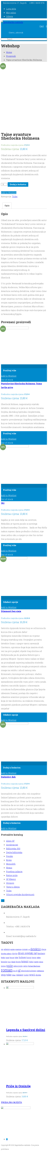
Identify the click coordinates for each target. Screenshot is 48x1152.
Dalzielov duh (8, 777)
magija (36, 962)
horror (34, 958)
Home (9, 52)
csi (29, 949)
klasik (13, 962)
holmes (22, 957)
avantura (18, 949)
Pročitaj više (9, 370)
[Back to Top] (2, 900)
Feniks (9, 856)
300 (2, 949)
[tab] (7, 206)
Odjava (9, 16)
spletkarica (40, 971)
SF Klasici (11, 879)
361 (2, 503)
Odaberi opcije (10, 602)
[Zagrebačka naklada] (12, 22)
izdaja (39, 958)
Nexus (9, 867)
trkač (14, 975)
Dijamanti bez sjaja (11, 611)
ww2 (32, 974)
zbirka (38, 975)
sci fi (15, 970)
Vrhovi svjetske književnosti (20, 894)
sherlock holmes (28, 971)
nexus (41, 962)
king (9, 962)
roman (7, 969)
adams (7, 949)
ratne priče (18, 966)
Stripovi (10, 883)
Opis (7, 205)
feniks (3, 958)
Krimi (9, 860)
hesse (12, 957)
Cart (42, 26)
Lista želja (11, 8)
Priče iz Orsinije (18, 1086)
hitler (16, 958)
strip (3, 974)
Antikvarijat (12, 844)
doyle (14, 953)
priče (9, 965)
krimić (24, 961)
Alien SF (10, 841)
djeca (43, 949)
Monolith (10, 864)
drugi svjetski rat (27, 953)
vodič (26, 975)
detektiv (35, 949)
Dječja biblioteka (14, 852)
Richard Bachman (34, 966)
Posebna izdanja (14, 871)
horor (28, 957)
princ (3, 966)
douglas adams (6, 953)
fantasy (41, 953)
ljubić (31, 962)
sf (19, 970)
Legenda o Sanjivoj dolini (25, 1030)
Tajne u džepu (13, 886)
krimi (18, 961)
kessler (4, 961)
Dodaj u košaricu (18, 184)
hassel (7, 958)
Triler (15, 196)
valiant (19, 974)
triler (9, 974)
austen (12, 949)
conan (25, 949)
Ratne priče (12, 875)
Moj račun (11, 12)
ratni (25, 966)
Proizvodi (11, 56)
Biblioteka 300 (13, 848)
